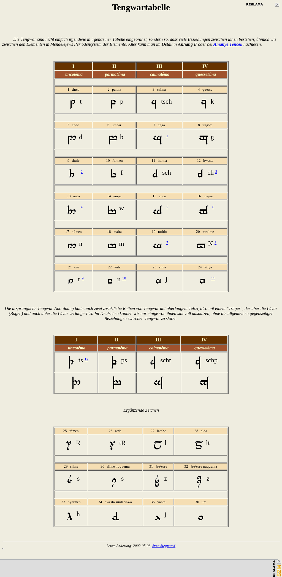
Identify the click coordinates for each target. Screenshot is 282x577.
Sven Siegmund (163, 546)
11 (213, 278)
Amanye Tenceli (227, 44)
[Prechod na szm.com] (279, 570)
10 (124, 278)
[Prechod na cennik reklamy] (274, 568)
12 (86, 359)
